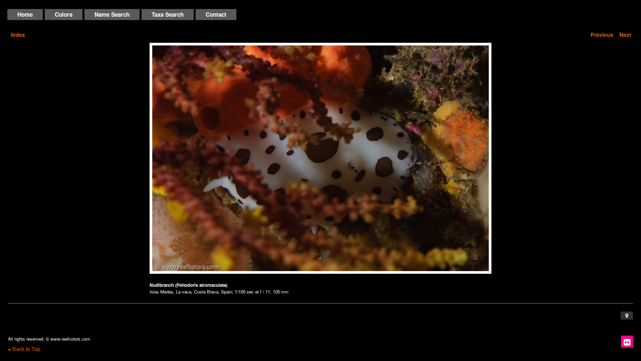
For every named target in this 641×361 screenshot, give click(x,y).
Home (25, 14)
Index (18, 34)
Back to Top (25, 349)
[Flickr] (627, 342)
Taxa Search (168, 14)
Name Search (112, 14)
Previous (602, 34)
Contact (216, 14)
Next (625, 34)
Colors (63, 14)
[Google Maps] (627, 316)
